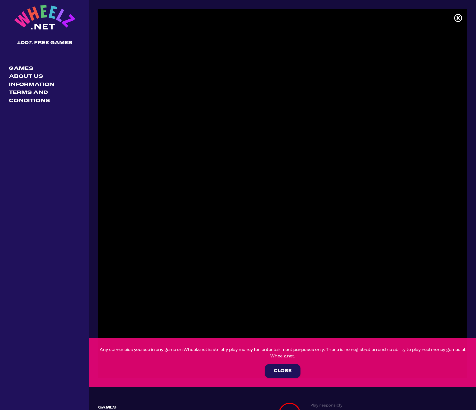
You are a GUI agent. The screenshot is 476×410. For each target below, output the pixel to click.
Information (31, 84)
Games (21, 68)
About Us (26, 76)
